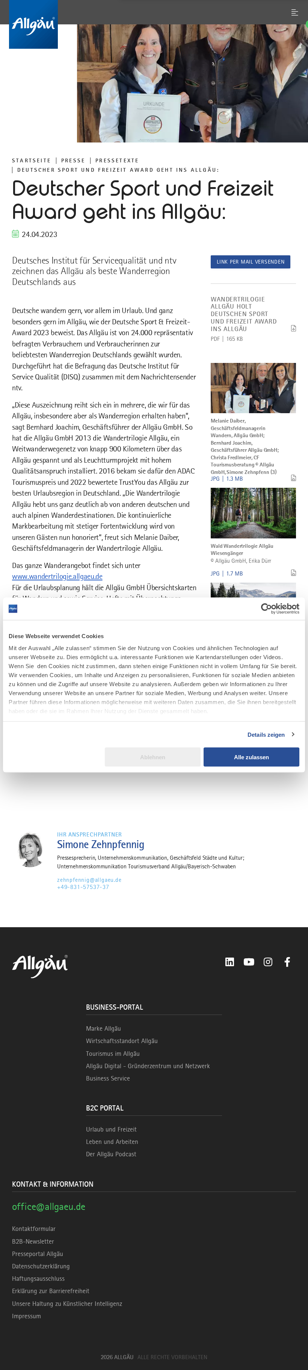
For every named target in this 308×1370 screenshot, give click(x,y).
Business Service (108, 1078)
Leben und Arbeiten (112, 1141)
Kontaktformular (34, 1228)
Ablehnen (152, 757)
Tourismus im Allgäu (113, 1053)
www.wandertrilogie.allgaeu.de (57, 576)
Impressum (26, 1316)
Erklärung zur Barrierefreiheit (50, 1291)
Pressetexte (117, 160)
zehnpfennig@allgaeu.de (89, 880)
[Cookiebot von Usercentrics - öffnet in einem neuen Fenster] (266, 609)
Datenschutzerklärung (41, 1266)
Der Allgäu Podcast (111, 1154)
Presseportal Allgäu (37, 1254)
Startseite (31, 160)
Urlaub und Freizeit (111, 1129)
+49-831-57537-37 (83, 887)
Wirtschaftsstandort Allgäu (122, 1041)
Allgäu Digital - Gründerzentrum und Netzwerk (148, 1066)
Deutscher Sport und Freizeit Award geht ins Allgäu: (118, 170)
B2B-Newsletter (33, 1241)
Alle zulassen (251, 757)
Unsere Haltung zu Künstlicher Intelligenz (67, 1303)
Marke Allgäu (103, 1028)
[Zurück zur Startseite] (154, 24)
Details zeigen (266, 734)
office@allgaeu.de (48, 1206)
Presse (73, 160)
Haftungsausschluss (38, 1278)
